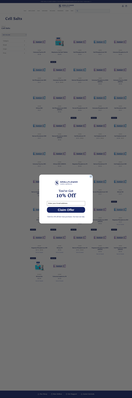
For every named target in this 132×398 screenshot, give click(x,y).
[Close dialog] (91, 176)
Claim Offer (66, 210)
